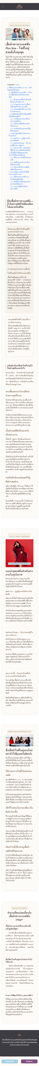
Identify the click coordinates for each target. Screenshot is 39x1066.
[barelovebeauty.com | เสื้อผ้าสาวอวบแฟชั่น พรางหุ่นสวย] (19, 6)
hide (17, 84)
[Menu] (3, 6)
